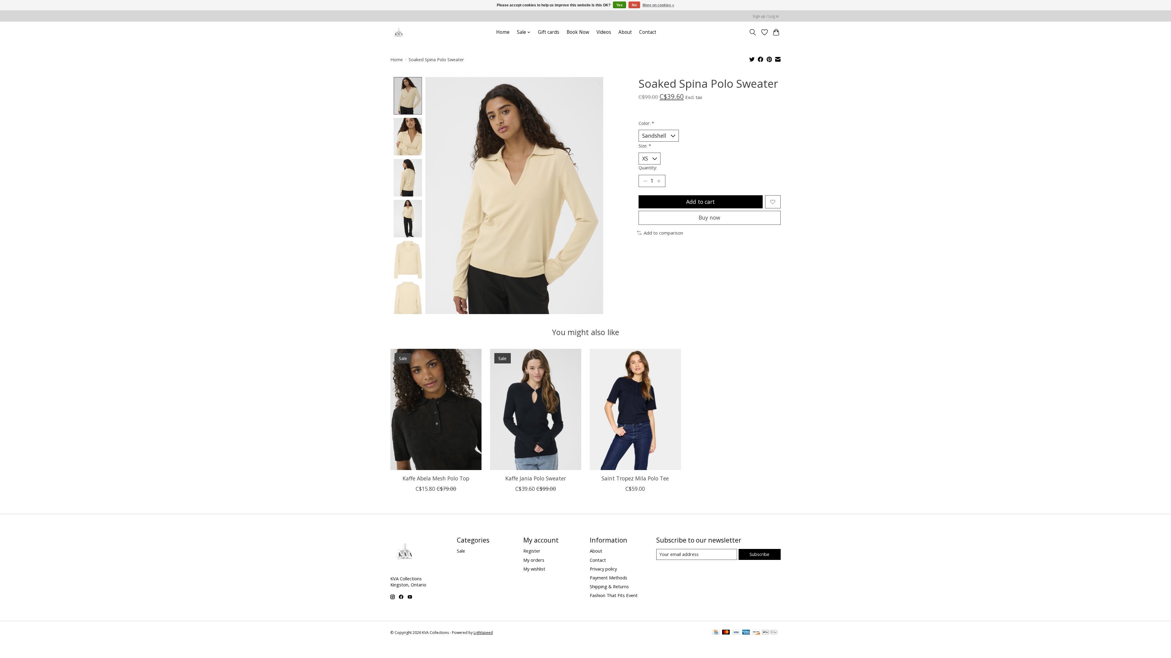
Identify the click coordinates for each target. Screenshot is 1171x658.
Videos (603, 32)
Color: (646, 123)
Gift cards (548, 32)
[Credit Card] (716, 633)
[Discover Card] (756, 633)
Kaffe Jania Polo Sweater (535, 478)
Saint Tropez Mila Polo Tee (635, 478)
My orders (533, 560)
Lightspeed (483, 632)
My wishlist (534, 569)
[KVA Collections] (398, 32)
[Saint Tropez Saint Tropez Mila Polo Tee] (635, 409)
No (634, 5)
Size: (645, 146)
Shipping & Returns (609, 586)
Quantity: (648, 167)
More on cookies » (658, 5)
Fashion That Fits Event (614, 595)
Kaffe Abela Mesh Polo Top (436, 478)
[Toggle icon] (752, 32)
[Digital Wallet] (769, 633)
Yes (619, 5)
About (625, 32)
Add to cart (700, 201)
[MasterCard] (726, 633)
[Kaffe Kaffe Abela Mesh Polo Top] (436, 409)
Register (531, 551)
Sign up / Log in (766, 16)
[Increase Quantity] (658, 181)
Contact (647, 32)
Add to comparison (663, 233)
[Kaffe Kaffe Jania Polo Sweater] (535, 409)
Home (503, 32)
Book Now (578, 32)
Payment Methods (608, 578)
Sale (461, 551)
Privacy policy (603, 569)
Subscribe (759, 554)
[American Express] (746, 633)
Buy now (709, 217)
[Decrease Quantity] (645, 181)
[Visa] (736, 633)
